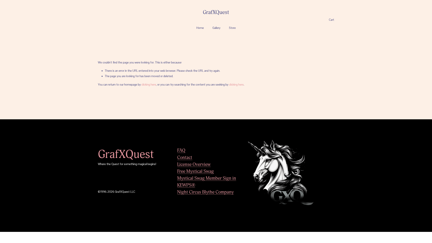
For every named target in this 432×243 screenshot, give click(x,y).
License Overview (194, 164)
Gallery (216, 28)
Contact (184, 157)
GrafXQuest (216, 12)
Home (200, 28)
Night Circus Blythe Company (205, 192)
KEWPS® (186, 185)
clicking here (148, 84)
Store (232, 28)
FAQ (181, 150)
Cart (331, 20)
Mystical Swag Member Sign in (206, 178)
